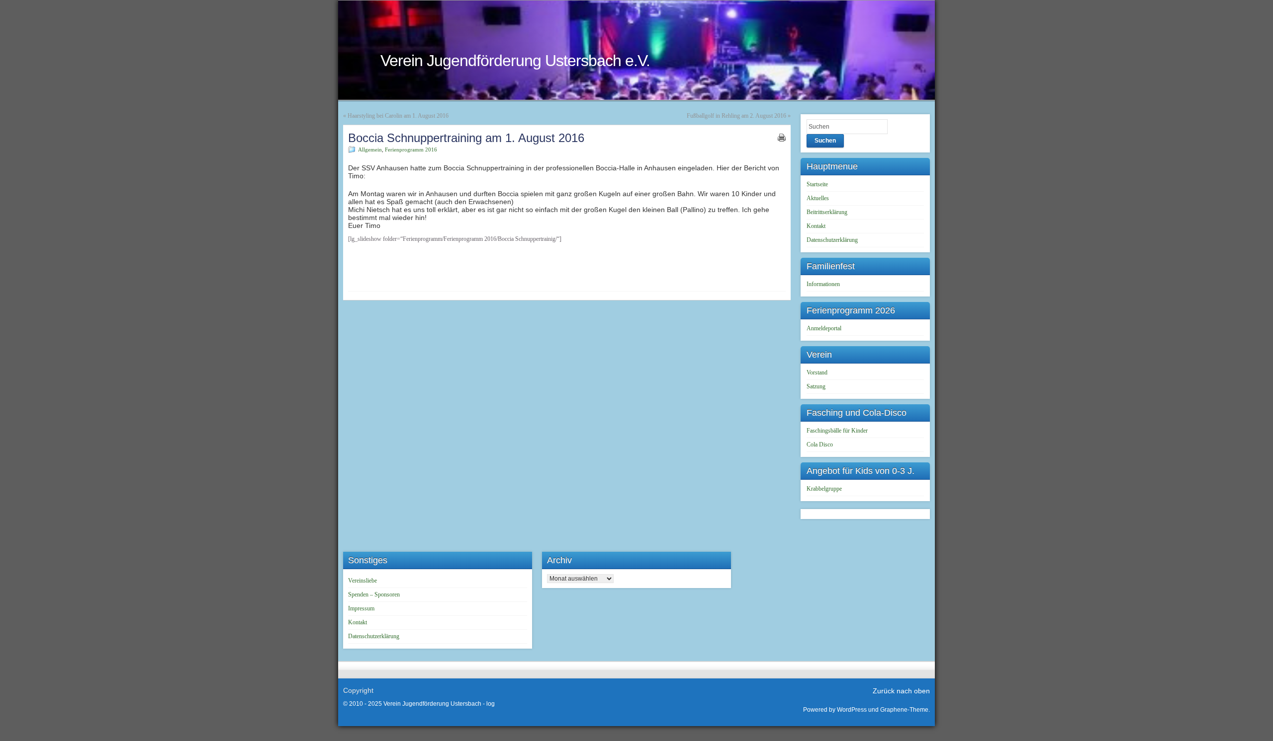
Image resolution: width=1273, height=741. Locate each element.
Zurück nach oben (901, 691)
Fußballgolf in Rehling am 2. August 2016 (736, 115)
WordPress (852, 709)
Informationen (823, 284)
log (490, 703)
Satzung (816, 386)
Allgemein (370, 149)
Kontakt (816, 225)
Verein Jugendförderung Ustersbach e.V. (515, 61)
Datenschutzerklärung (832, 239)
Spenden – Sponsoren (374, 594)
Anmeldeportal (824, 328)
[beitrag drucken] (782, 138)
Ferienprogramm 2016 (411, 149)
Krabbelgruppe (824, 488)
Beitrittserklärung (827, 212)
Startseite (817, 184)
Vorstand (817, 372)
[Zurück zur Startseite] (636, 50)
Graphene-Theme (904, 709)
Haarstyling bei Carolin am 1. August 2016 (398, 115)
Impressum (361, 608)
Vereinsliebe (362, 580)
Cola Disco (820, 444)
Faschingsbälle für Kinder (837, 430)
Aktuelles (818, 198)
